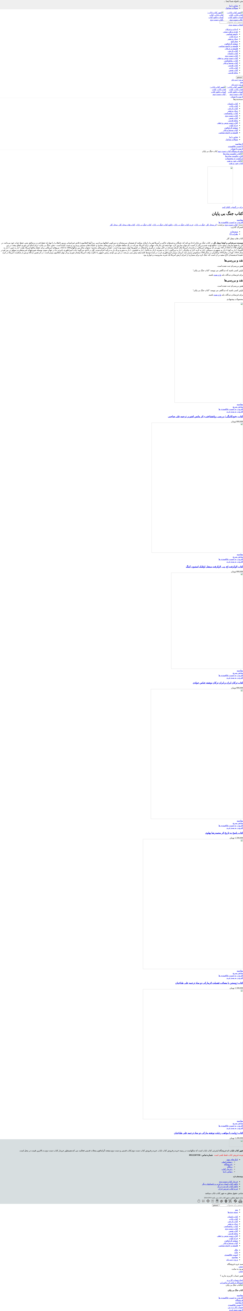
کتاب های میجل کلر (127, 225)
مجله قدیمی (233, 73)
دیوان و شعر (233, 39)
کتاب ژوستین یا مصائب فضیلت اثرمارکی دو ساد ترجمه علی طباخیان (209, 983)
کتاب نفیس (233, 70)
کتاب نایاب (233, 68)
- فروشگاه (228, 1164)
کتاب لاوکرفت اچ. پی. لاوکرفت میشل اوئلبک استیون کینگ (214, 566)
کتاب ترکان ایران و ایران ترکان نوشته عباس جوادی (218, 682)
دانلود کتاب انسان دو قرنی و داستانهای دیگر (220, 1184)
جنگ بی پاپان (199, 225)
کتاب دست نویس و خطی (227, 58)
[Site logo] (233, 20)
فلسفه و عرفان (231, 48)
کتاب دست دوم (231, 56)
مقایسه (235, 1257)
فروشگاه (235, 151)
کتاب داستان (232, 53)
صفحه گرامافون (231, 44)
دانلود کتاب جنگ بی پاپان (162, 225)
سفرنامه (234, 41)
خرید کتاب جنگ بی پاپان (183, 225)
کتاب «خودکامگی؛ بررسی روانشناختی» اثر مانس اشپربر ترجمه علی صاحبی (205, 416)
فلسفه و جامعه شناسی (228, 46)
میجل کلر (114, 225)
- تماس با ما (228, 1171)
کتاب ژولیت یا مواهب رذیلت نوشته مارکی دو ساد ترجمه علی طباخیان (208, 1133)
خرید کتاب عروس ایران (228, 1189)
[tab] (119, 231)
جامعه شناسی (232, 34)
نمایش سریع (238, 407)
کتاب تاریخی (233, 51)
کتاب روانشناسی (231, 61)
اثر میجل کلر (211, 225)
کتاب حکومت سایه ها (234, 156)
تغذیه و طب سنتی (230, 32)
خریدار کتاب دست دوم (228, 1182)
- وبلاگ (230, 1167)
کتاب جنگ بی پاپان (143, 225)
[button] (235, 412)
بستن (241, 1266)
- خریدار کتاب (227, 1169)
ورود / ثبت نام (232, 1260)
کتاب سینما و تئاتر (230, 63)
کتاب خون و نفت (236, 163)
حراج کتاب (233, 36)
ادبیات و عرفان (231, 29)
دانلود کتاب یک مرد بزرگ (227, 1186)
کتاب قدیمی (233, 65)
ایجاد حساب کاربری (235, 1280)
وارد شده (217, 275)
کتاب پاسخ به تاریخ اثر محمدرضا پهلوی (224, 833)
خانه (241, 151)
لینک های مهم (232, 1159)
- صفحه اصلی (227, 1162)
